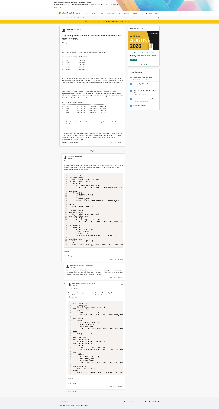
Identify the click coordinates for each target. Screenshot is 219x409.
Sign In (157, 13)
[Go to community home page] (69, 13)
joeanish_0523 (144, 101)
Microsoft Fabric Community (65, 17)
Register (151, 13)
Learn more (126, 22)
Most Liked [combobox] (121, 151)
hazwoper (143, 94)
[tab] (143, 65)
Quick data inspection (139, 105)
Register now (57, 7)
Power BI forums (78, 17)
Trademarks (156, 401)
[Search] (147, 13)
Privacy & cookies (138, 401)
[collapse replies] (60, 156)
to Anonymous (89, 265)
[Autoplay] (141, 65)
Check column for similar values (142, 77)
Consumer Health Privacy (81, 405)
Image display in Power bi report (143, 99)
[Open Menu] (158, 18)
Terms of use (148, 401)
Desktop (85, 17)
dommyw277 (145, 79)
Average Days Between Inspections (143, 84)
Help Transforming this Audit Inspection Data (145, 91)
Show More (73, 391)
